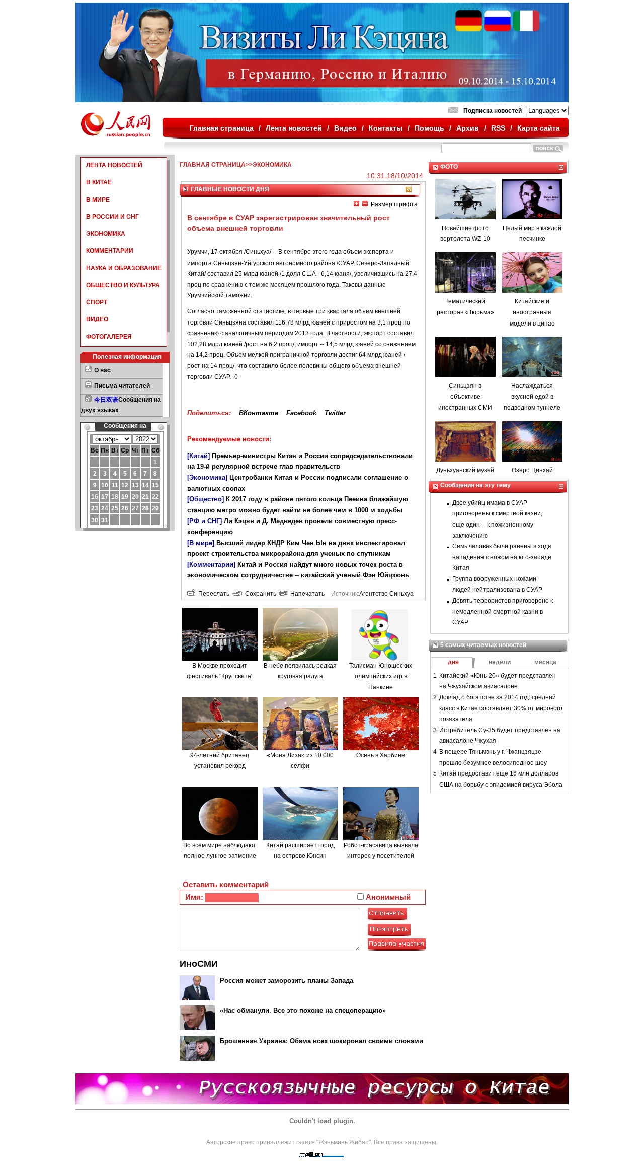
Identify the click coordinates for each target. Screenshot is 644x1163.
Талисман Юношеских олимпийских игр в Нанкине (380, 676)
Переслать (212, 593)
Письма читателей (122, 386)
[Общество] (205, 499)
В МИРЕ (98, 199)
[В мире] (200, 543)
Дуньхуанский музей (465, 470)
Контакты (386, 128)
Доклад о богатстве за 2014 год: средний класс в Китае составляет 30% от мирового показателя (500, 708)
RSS (498, 128)
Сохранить (259, 593)
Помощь (429, 128)
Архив (467, 128)
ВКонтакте (258, 413)
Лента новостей (294, 128)
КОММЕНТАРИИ (109, 250)
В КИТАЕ (99, 182)
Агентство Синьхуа (386, 593)
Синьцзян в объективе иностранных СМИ (465, 396)
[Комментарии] (211, 564)
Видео (345, 128)
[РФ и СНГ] (204, 521)
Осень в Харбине (380, 755)
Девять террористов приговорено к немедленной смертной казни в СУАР (502, 611)
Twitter (335, 413)
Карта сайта (538, 128)
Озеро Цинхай (532, 470)
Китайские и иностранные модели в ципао (532, 312)
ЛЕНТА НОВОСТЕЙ (114, 165)
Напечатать (306, 593)
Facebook (301, 413)
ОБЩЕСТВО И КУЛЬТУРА (123, 285)
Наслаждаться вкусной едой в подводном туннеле (532, 396)
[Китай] (198, 456)
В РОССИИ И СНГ (112, 216)
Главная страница (222, 128)
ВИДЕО (97, 319)
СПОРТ (96, 302)
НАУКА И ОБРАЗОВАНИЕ (124, 268)
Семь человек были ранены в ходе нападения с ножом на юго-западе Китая (501, 557)
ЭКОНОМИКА (105, 233)
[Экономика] (207, 477)
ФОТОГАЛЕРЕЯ (109, 336)
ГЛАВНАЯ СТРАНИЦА (213, 164)
